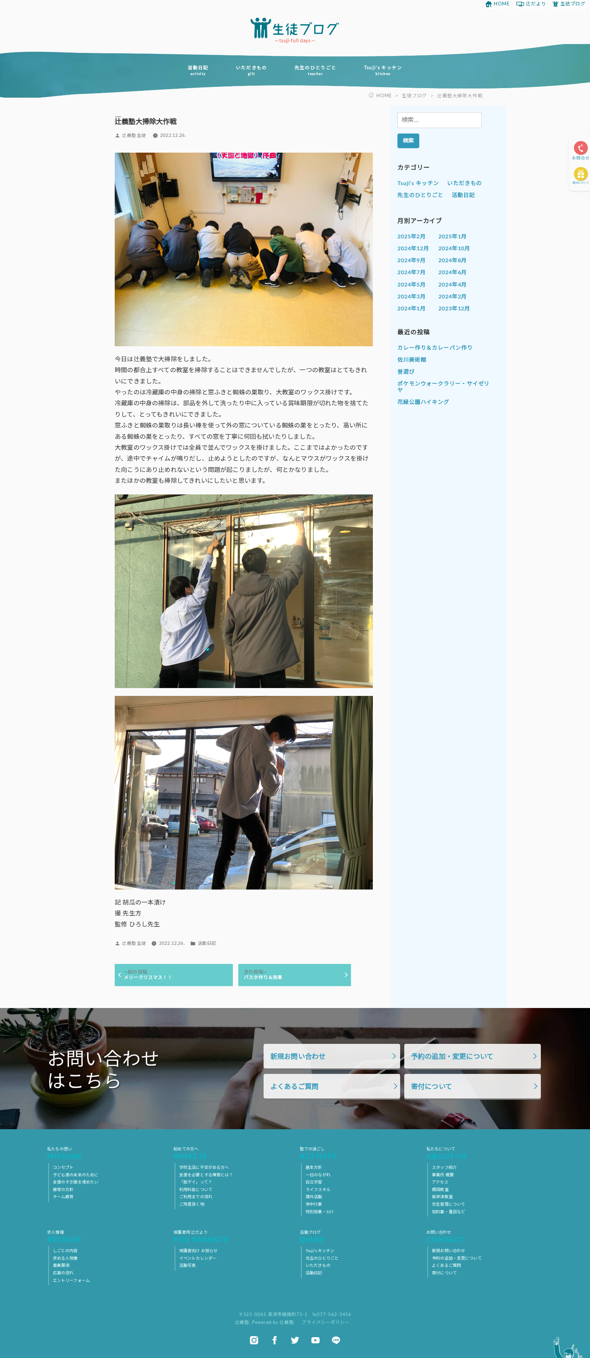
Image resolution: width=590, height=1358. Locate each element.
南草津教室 (442, 1197)
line (336, 1340)
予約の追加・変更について (452, 1056)
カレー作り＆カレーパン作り (435, 348)
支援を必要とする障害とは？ (206, 1175)
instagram (254, 1340)
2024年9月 (411, 260)
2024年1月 (411, 308)
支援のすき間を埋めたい (75, 1182)
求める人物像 (65, 1258)
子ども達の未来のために (75, 1175)
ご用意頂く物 (191, 1204)
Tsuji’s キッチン (383, 71)
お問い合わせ (445, 1237)
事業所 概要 (443, 1175)
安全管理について (448, 1204)
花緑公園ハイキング (423, 402)
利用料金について (195, 1190)
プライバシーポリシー (325, 1322)
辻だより (536, 4)
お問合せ (581, 158)
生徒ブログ (573, 4)
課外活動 (314, 1197)
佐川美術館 (411, 360)
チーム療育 (63, 1197)
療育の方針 (63, 1190)
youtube (315, 1340)
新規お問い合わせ (297, 1056)
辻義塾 (242, 1322)
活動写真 (187, 1265)
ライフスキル (318, 1190)
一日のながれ (318, 1175)
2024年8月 (452, 260)
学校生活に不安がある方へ (204, 1167)
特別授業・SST (320, 1212)
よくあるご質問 (294, 1086)
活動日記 (197, 71)
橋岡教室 (440, 1190)
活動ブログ (312, 1237)
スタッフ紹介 (444, 1167)
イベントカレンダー (197, 1258)
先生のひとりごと (316, 71)
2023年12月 (454, 308)
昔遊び (406, 372)
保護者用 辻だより (200, 1237)
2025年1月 (452, 236)
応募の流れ (63, 1273)
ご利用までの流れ (195, 1197)
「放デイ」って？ (195, 1182)
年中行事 (314, 1204)
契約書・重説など (448, 1212)
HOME (502, 4)
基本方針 (314, 1167)
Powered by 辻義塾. (274, 1322)
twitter (295, 1340)
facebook (274, 1340)
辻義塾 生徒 (134, 136)
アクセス (440, 1182)
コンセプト (63, 1167)
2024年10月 (454, 248)
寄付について (581, 183)
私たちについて (446, 1153)
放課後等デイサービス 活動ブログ (295, 28)
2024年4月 (452, 285)
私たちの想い (64, 1153)
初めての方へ (190, 1153)
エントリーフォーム (71, 1280)
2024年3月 (411, 296)
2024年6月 (452, 272)
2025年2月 (411, 236)
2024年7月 (411, 272)
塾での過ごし (318, 1153)
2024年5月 (411, 285)
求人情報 (64, 1237)
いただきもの (251, 71)
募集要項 (61, 1265)
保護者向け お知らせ (198, 1251)
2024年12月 (413, 248)
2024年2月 (452, 296)
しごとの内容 (65, 1251)
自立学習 (314, 1182)
